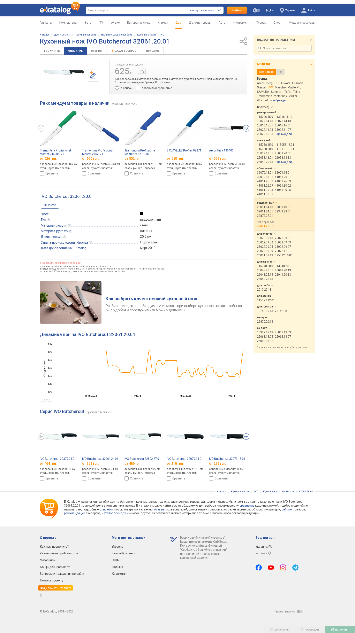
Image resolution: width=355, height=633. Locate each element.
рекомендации (74, 513)
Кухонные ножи (146, 34)
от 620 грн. (90, 159)
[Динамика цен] (142, 71)
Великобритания (123, 553)
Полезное (152, 50)
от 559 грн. (217, 159)
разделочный (150, 219)
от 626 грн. (48, 159)
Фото (87, 22)
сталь (144, 225)
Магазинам (47, 560)
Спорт (278, 22)
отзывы (159, 509)
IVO (162, 34)
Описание (75, 50)
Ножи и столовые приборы (117, 34)
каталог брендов (114, 513)
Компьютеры (68, 22)
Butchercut (50, 205)
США (115, 560)
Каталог (44, 34)
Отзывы (96, 50)
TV (101, 22)
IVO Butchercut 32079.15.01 (227, 458)
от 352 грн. (90, 463)
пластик (146, 231)
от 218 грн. (175, 463)
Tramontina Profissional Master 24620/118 (97, 152)
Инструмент (241, 22)
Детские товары (200, 22)
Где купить (52, 50)
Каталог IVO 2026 (49, 271)
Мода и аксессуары (302, 22)
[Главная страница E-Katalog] (60, 10)
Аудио (115, 22)
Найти (236, 10)
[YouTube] (271, 567)
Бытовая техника (138, 22)
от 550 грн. (175, 159)
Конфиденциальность (55, 567)
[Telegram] (295, 567)
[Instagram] (283, 567)
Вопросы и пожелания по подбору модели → (283, 347)
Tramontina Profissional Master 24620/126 (55, 152)
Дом (178, 22)
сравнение (247, 505)
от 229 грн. (217, 463)
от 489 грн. (132, 463)
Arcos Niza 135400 (221, 150)
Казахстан (119, 574)
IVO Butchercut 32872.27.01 (142, 458)
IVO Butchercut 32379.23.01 (58, 458)
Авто (222, 22)
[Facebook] (259, 567)
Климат (163, 22)
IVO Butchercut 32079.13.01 (185, 458)
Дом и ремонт (62, 34)
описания (106, 509)
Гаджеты (46, 22)
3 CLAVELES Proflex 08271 (184, 150)
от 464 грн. (48, 463)
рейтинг (287, 509)
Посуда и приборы (86, 34)
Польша (117, 567)
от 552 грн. (132, 159)
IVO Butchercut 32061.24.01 (100, 458)
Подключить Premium (55, 588)
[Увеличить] (63, 72)
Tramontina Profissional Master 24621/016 (140, 152)
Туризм (261, 22)
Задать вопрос (126, 50)
